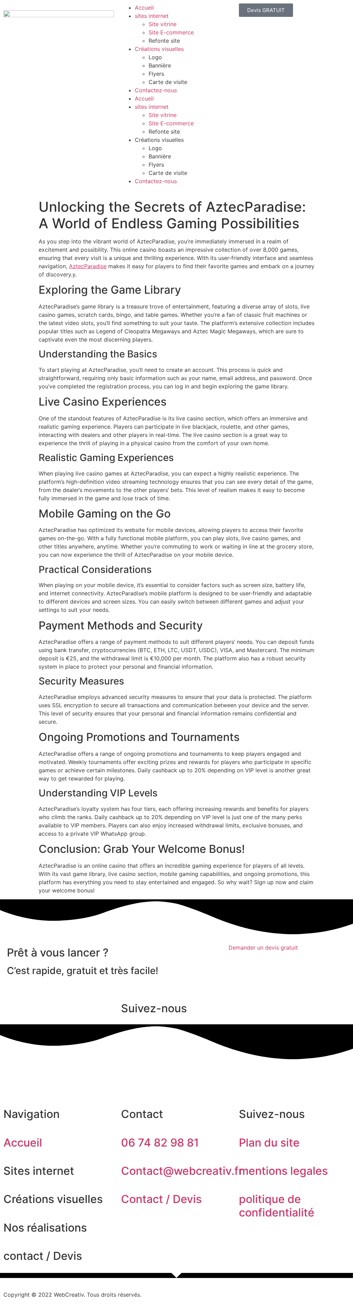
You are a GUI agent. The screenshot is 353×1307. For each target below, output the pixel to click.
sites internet (152, 15)
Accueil (144, 7)
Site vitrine (162, 24)
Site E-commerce (171, 32)
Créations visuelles (159, 48)
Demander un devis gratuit (263, 947)
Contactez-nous (156, 90)
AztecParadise (88, 266)
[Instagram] (31, 1073)
